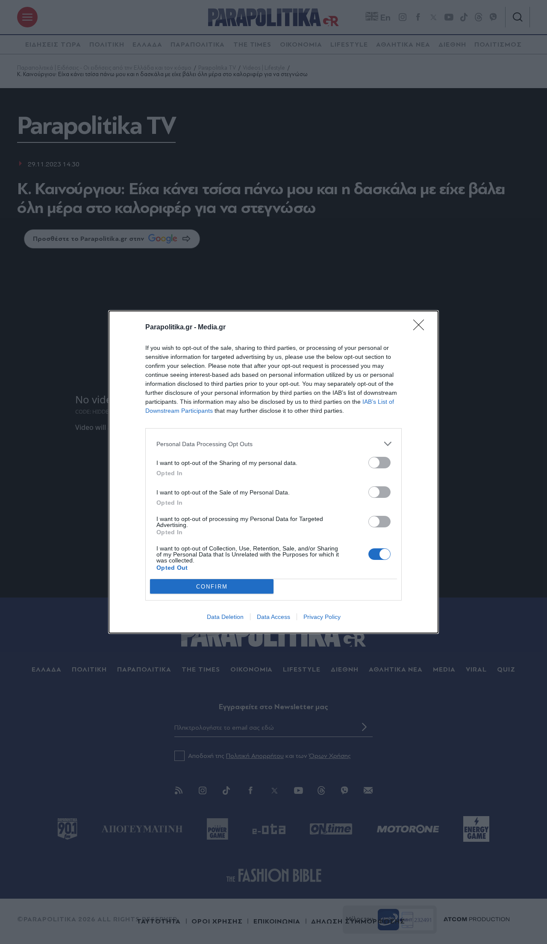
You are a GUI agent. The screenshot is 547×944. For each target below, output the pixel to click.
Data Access (273, 616)
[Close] (421, 328)
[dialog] (273, 472)
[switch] (379, 462)
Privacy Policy (322, 616)
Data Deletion (225, 616)
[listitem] (273, 443)
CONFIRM (212, 586)
